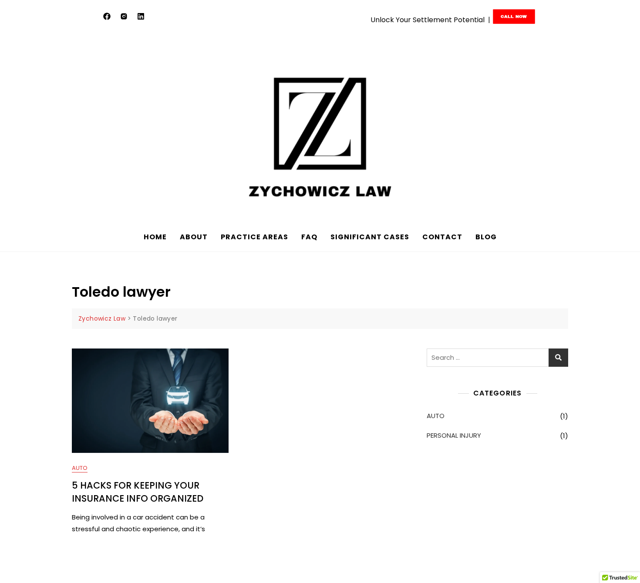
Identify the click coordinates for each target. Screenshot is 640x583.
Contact (442, 237)
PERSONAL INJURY (454, 435)
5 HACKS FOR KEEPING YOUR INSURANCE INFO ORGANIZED (137, 491)
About (194, 237)
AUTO (80, 468)
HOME (155, 237)
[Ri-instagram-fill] (124, 16)
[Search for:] (497, 357)
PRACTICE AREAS (254, 237)
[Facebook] (107, 16)
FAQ (309, 237)
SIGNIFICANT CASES (369, 237)
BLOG (486, 237)
